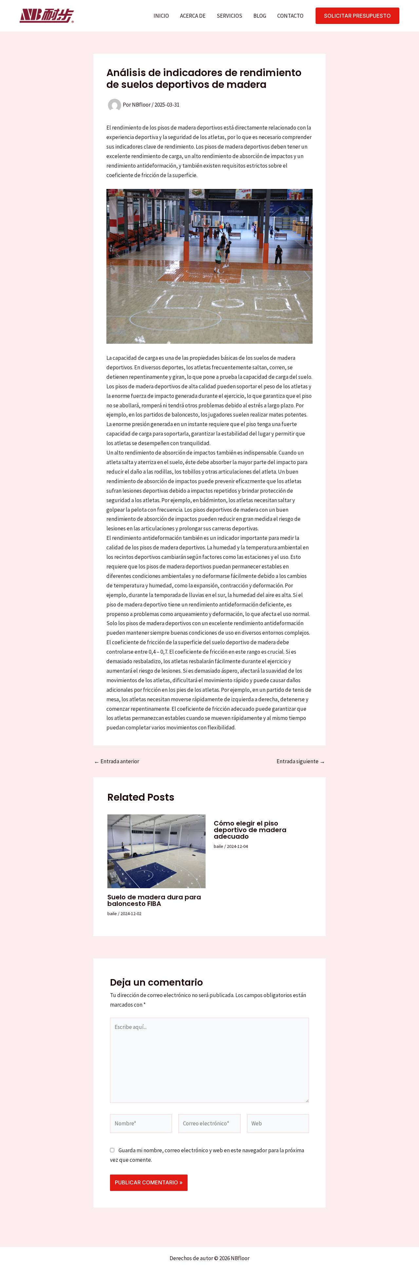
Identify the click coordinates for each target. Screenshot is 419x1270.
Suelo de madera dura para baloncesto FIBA (154, 900)
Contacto (290, 15)
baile (112, 913)
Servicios (229, 15)
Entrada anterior (116, 761)
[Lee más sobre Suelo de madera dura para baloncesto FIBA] (156, 850)
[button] (357, 16)
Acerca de (193, 15)
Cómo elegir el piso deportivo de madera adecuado (250, 830)
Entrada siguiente (301, 761)
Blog (259, 15)
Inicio (161, 15)
